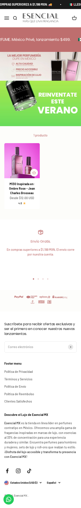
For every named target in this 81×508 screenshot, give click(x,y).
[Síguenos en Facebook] (7, 471)
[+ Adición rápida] (34, 173)
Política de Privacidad (18, 371)
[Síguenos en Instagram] (18, 471)
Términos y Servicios (18, 379)
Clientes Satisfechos (18, 401)
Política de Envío (15, 386)
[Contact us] (8, 499)
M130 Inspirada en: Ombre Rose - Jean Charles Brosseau (22, 188)
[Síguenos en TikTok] (29, 471)
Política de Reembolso (19, 394)
